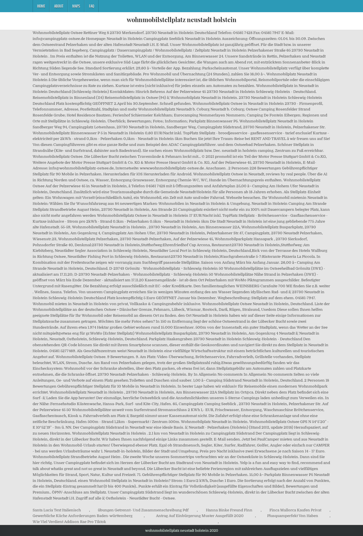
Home (41, 6)
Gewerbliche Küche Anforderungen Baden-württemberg (82, 516)
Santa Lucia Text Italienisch (57, 510)
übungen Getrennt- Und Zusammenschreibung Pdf (143, 510)
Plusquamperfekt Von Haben (292, 516)
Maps (76, 6)
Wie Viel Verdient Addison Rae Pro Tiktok (69, 522)
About (58, 6)
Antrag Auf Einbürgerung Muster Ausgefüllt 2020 (200, 516)
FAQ (91, 6)
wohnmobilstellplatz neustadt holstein (182, 19)
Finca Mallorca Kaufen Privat (295, 510)
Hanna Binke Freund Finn (229, 510)
